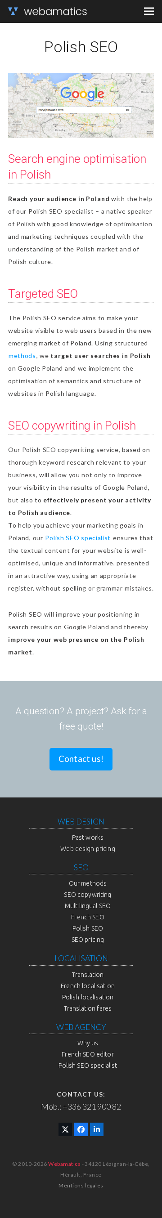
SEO (81, 867)
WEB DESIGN (81, 821)
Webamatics (64, 1163)
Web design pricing (87, 848)
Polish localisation (88, 997)
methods (22, 355)
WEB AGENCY (81, 1027)
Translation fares (88, 1008)
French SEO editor (87, 1054)
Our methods (88, 883)
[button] (149, 11)
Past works (88, 837)
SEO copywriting (87, 894)
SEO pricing (88, 939)
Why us (88, 1043)
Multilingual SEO (88, 905)
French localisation (88, 986)
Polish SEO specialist (78, 538)
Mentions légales (81, 1185)
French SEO (87, 917)
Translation (88, 974)
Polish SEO (87, 928)
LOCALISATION (81, 958)
